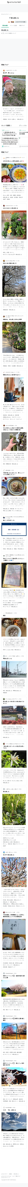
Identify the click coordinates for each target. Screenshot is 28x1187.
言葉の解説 (5, 25)
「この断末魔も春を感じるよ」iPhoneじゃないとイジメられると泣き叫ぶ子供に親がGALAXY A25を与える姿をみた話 (9, 134)
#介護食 (16, 197)
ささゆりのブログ (9, 205)
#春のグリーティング (18, 844)
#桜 (11, 195)
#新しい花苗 (6, 252)
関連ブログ (22, 25)
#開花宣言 (5, 309)
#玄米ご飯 (11, 963)
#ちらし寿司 (6, 195)
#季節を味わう (6, 904)
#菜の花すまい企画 (7, 842)
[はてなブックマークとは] (11, 125)
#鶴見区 (5, 692)
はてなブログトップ (5, 1177)
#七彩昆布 (5, 963)
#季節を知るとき (17, 690)
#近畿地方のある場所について (10, 604)
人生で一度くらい (9, 852)
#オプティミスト (16, 417)
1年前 (16, 425)
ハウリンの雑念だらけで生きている (13, 743)
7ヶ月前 (17, 372)
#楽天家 (17, 415)
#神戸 (4, 199)
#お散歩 (5, 906)
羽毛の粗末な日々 (9, 613)
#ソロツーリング (7, 1054)
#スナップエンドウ (7, 965)
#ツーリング (9, 1099)
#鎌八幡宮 (19, 1052)
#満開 (14, 195)
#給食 (11, 197)
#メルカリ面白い (7, 602)
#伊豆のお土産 (18, 963)
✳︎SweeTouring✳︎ (9, 973)
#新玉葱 (12, 508)
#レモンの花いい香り (17, 780)
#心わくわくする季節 (8, 1146)
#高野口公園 (13, 1052)
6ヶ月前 (8, 317)
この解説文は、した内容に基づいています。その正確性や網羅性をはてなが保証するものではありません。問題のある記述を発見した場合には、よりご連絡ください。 (8, 34)
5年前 (15, 852)
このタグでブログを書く (20, 21)
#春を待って (6, 902)
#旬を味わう (21, 548)
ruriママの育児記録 (9, 425)
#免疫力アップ (11, 967)
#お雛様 (14, 366)
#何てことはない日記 (8, 649)
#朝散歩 (5, 119)
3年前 (15, 613)
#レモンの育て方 (7, 780)
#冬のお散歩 (10, 900)
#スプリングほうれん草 (9, 254)
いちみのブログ (9, 70)
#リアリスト (6, 419)
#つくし (12, 252)
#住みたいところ (20, 906)
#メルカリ (5, 600)
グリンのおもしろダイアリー (12, 699)
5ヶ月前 (15, 70)
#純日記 (5, 415)
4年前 (23, 743)
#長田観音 (5, 1101)
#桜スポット (15, 1101)
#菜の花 (10, 844)
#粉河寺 (21, 1099)
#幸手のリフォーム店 (8, 838)
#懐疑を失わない (7, 417)
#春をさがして (17, 900)
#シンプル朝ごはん (17, 510)
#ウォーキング (6, 606)
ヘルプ (13, 1176)
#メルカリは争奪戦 (17, 602)
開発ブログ (18, 1176)
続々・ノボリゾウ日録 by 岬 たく (13, 656)
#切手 (4, 846)
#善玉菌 (5, 967)
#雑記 (15, 548)
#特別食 (19, 195)
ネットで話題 (13, 25)
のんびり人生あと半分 (10, 260)
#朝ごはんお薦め (7, 510)
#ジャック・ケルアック (16, 419)
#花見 (7, 1052)
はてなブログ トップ (7, 14)
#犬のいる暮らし (12, 119)
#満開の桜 (8, 464)
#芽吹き (22, 1144)
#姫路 (8, 199)
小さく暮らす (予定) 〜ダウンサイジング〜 (14, 315)
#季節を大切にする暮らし (17, 904)
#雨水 (9, 366)
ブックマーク (5, 130)
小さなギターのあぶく (10, 372)
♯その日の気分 (9, 1107)
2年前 (12, 470)
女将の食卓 (8, 470)
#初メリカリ (12, 600)
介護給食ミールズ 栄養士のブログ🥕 (13, 157)
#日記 (4, 548)
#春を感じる (20, 119)
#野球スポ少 (16, 1144)
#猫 (10, 1101)
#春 (4, 1144)
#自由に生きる (11, 906)
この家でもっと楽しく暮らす (12, 789)
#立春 (4, 900)
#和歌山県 (15, 1099)
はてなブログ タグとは (6, 1176)
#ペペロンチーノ (19, 508)
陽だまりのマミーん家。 (11, 912)
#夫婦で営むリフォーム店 (9, 840)
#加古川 (21, 197)
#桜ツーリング (9, 1009)
